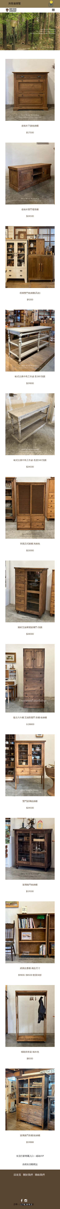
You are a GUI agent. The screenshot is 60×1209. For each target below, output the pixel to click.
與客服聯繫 (14, 3)
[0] (51, 5)
